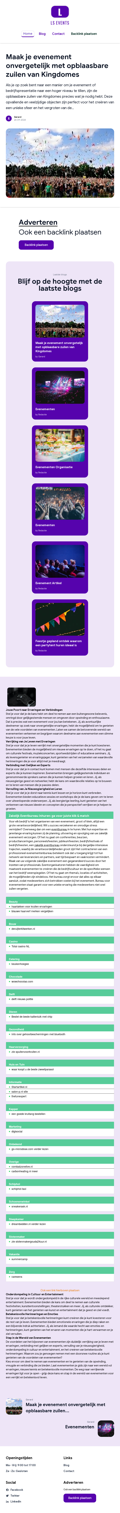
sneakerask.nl (20, 1206)
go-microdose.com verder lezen (30, 1149)
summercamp (20, 1259)
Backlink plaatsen (36, 245)
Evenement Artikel (48, 583)
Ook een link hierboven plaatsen (60, 1290)
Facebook (17, 1489)
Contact (58, 34)
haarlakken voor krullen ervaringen (32, 906)
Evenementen (45, 409)
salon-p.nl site (20, 1091)
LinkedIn (16, 1501)
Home (27, 34)
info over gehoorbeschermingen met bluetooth (38, 1034)
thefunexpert (19, 1096)
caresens (17, 1276)
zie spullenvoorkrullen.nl (26, 1051)
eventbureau (59, 829)
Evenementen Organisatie (54, 467)
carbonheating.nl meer (25, 1171)
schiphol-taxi (19, 1189)
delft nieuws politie (22, 999)
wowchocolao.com (22, 981)
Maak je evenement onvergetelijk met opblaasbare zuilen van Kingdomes (57, 65)
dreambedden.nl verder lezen (29, 1224)
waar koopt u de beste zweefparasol (33, 1069)
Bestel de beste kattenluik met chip (32, 1016)
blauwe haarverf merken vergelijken (32, 911)
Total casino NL (21, 946)
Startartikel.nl (19, 1087)
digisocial (17, 1131)
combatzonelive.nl (22, 1166)
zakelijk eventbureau (46, 845)
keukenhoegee (20, 964)
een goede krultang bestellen (28, 1114)
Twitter (15, 1495)
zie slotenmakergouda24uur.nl (29, 1241)
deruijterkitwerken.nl (23, 928)
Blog (42, 34)
